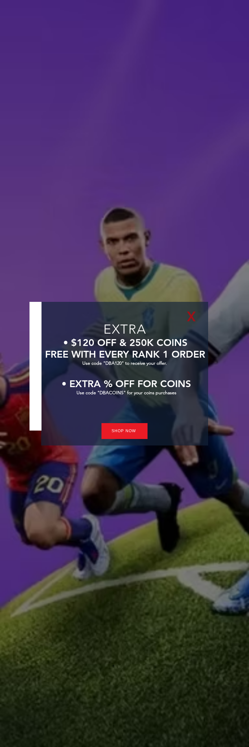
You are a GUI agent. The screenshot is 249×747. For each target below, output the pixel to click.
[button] (191, 316)
